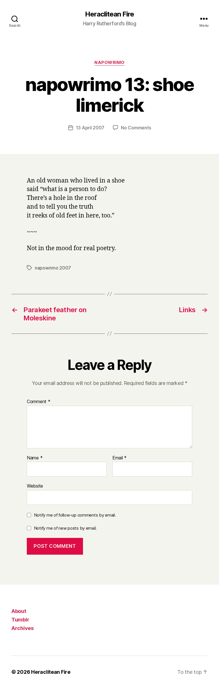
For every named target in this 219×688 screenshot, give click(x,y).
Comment (38, 401)
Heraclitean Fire (109, 14)
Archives (22, 628)
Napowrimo (109, 62)
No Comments (136, 127)
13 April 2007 (90, 127)
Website (35, 486)
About (18, 611)
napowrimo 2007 (53, 268)
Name (34, 458)
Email (119, 458)
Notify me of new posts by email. (65, 528)
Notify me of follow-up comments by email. (75, 515)
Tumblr (20, 620)
